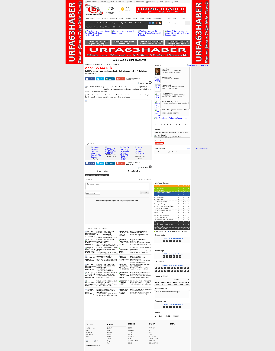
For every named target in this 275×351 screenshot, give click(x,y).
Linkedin (111, 79)
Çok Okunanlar (163, 246)
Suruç (102, 27)
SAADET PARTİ (153, 339)
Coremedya (96, 345)
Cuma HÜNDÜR (167, 93)
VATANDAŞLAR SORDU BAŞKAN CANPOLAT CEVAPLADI (106, 283)
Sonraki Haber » (134, 171)
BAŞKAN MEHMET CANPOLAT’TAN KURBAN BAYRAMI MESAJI (140, 259)
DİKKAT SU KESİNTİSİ (111, 64)
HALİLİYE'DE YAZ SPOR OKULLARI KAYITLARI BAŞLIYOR (140, 292)
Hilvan (115, 27)
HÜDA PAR (152, 336)
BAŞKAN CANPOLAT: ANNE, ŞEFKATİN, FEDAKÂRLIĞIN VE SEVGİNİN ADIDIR (106, 292)
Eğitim (128, 18)
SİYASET (130, 332)
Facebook (91, 79)
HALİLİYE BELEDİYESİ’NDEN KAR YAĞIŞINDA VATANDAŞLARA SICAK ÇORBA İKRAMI (107, 234)
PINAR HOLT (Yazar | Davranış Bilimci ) (175, 110)
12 (188, 124)
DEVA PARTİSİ (153, 343)
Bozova (108, 23)
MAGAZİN (131, 336)
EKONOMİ (131, 330)
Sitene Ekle (121, 1)
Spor (97, 18)
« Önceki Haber (101, 171)
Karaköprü (89, 27)
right (149, 151)
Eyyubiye (124, 23)
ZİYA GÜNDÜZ (167, 85)
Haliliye (131, 23)
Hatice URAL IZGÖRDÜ (170, 101)
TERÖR (130, 334)
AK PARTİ (152, 328)
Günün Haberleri (92, 1)
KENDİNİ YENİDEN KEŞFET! (170, 113)
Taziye (135, 18)
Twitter (101, 79)
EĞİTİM (130, 328)
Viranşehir (108, 27)
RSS (168, 1)
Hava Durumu (140, 1)
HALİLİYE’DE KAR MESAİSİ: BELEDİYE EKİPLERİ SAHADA (139, 234)
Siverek (96, 27)
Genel (120, 27)
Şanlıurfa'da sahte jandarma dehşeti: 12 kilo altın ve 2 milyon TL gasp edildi (177, 43)
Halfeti (137, 23)
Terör (142, 18)
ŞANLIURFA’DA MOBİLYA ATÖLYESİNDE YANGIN (106, 259)
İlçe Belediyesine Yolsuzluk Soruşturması (124, 42)
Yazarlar (103, 1)
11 (185, 124)
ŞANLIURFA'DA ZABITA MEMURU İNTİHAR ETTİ (140, 250)
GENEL (130, 343)
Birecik (102, 23)
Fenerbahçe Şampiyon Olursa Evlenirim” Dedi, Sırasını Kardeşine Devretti (97, 43)
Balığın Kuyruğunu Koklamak (170, 78)
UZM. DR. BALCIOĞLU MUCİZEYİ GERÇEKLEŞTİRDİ (140, 267)
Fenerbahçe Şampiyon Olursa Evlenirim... (169, 152)
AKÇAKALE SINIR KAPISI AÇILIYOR (130, 60)
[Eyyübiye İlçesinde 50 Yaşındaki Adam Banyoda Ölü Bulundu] (172, 119)
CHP (150, 330)
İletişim (176, 1)
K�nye (88, 330)
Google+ (121, 79)
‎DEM (150, 334)
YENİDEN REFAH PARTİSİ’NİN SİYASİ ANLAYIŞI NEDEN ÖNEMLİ (173, 87)
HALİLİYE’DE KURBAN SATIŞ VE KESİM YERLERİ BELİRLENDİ (140, 275)
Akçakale (96, 23)
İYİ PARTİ (152, 341)
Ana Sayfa (89, 18)
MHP (150, 332)
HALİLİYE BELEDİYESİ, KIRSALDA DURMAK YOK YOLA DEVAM (107, 275)
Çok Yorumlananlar (181, 246)
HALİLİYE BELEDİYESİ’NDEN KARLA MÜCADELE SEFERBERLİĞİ (107, 243)
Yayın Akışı (151, 1)
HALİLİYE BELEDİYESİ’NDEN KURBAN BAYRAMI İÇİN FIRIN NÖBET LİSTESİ (106, 267)
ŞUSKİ (87, 175)
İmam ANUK (166, 69)
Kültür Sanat (157, 18)
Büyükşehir (100, 175)
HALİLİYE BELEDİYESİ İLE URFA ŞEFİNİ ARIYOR (140, 242)
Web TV (184, 18)
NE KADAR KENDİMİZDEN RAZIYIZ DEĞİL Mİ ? (175, 103)
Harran (142, 23)
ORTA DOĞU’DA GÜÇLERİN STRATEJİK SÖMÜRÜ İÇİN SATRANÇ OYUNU (173, 95)
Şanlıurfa (88, 23)
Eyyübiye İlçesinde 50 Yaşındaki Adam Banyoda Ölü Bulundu (151, 42)
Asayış (148, 18)
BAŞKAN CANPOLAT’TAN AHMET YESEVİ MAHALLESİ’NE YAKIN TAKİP (107, 251)
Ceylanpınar (116, 23)
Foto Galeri (172, 18)
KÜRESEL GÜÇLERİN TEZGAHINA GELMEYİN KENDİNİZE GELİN (172, 71)
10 (182, 124)
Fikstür (161, 1)
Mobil (130, 1)
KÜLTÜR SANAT (133, 341)
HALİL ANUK (166, 77)
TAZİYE (130, 339)
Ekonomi (113, 18)
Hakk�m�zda (90, 328)
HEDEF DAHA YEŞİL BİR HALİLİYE (140, 282)
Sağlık (121, 18)
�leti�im (89, 332)
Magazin (105, 18)
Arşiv (112, 1)
